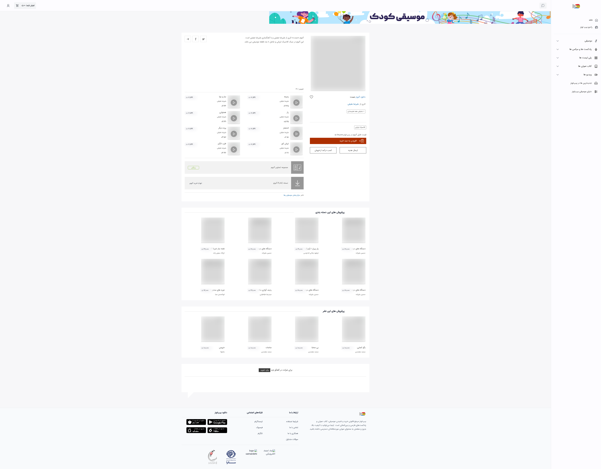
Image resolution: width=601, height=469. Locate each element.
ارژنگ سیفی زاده (219, 253)
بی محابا (315, 347)
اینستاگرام (258, 421)
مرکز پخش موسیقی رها (292, 195)
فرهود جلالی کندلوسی (310, 253)
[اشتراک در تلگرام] (188, 39)
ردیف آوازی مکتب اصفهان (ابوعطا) (257, 290)
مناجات (269, 347)
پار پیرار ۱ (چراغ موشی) (308, 249)
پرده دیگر (222, 128)
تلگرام (260, 433)
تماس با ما (293, 427)
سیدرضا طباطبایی (266, 294)
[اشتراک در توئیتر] (203, 39)
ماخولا (222, 352)
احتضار (286, 128)
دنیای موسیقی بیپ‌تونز (582, 92)
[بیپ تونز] (576, 6)
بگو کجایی (361, 347)
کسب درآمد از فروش (323, 150)
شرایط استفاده (292, 421)
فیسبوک (259, 427)
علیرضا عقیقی (353, 104)
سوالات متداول (292, 439)
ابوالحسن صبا (220, 294)
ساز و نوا (222, 97)
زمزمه (286, 97)
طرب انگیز (222, 143)
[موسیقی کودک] (410, 23)
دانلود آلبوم (360, 97)
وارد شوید (264, 370)
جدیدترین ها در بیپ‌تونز (581, 83)
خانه (591, 20)
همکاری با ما (293, 433)
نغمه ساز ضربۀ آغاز (217, 249)
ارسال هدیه (353, 150)
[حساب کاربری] (8, 5)
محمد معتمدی (360, 352)
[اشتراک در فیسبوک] (196, 39)
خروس (222, 347)
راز (288, 112)
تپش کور (285, 143)
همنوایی (222, 112)
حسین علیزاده (360, 253)
